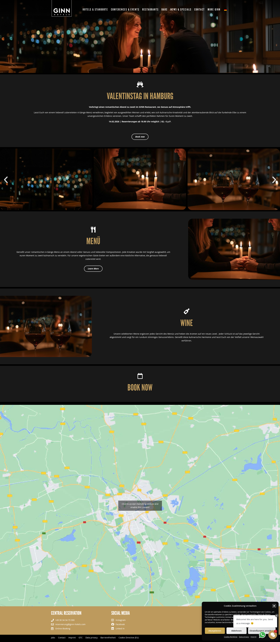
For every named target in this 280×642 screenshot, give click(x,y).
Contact (61, 638)
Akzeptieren (214, 630)
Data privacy (244, 637)
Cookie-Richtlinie (230, 637)
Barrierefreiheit (108, 638)
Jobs (53, 638)
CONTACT (199, 9)
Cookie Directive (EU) (129, 638)
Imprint (253, 637)
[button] (274, 605)
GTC (81, 638)
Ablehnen (236, 630)
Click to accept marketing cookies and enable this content (140, 505)
